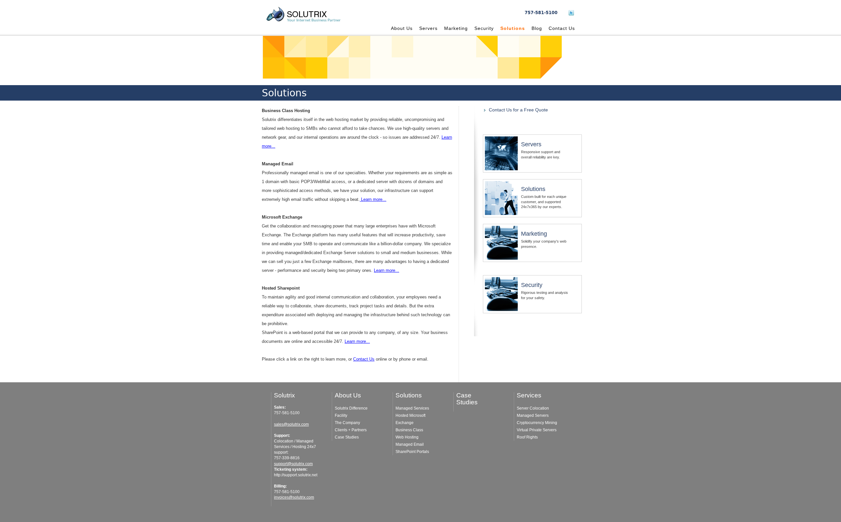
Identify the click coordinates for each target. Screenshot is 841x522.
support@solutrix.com (293, 464)
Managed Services (412, 408)
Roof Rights (527, 437)
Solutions (512, 28)
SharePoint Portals (412, 451)
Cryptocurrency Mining (537, 422)
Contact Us (562, 28)
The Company (347, 422)
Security (484, 28)
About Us (402, 28)
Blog (537, 28)
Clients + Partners (351, 430)
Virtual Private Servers (537, 430)
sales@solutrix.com (291, 424)
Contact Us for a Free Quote (518, 109)
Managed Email (410, 444)
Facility (341, 415)
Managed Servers (533, 415)
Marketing (456, 28)
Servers (428, 28)
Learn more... (373, 199)
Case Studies (347, 437)
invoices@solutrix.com (294, 497)
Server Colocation (533, 408)
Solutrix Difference (351, 408)
